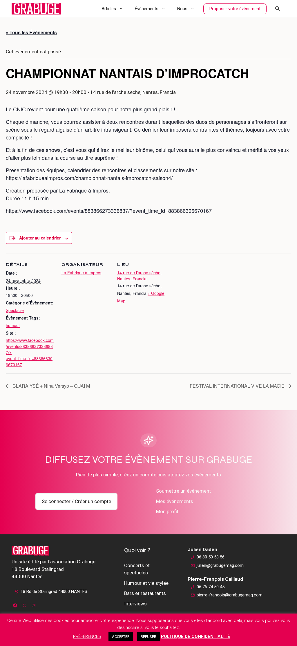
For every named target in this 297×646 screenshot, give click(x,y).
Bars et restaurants (145, 593)
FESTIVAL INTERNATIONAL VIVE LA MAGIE (238, 385)
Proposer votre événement (234, 8)
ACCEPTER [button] (121, 636)
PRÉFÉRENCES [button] (87, 636)
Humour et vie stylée (146, 583)
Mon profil (167, 511)
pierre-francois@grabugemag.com (229, 595)
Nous (182, 8)
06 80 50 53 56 (210, 557)
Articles (109, 8)
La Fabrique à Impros (81, 272)
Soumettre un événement (183, 491)
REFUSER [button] (148, 636)
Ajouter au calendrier (40, 238)
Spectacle (15, 310)
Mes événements (174, 501)
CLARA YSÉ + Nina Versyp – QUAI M (50, 385)
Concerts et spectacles (137, 569)
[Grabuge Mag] (36, 8)
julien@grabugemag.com (220, 565)
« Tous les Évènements (31, 32)
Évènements (146, 8)
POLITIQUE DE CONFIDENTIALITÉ (195, 636)
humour (13, 325)
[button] (277, 8)
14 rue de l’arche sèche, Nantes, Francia (139, 276)
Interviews (135, 604)
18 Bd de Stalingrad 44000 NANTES (54, 591)
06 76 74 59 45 (210, 586)
